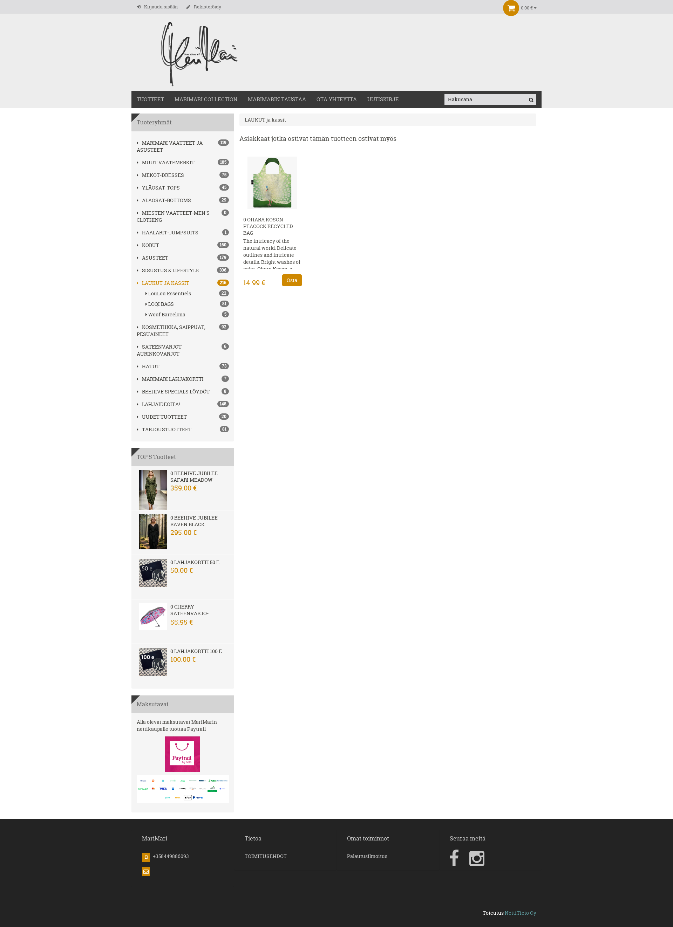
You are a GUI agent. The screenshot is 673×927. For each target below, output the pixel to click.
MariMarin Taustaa (277, 99)
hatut (150, 366)
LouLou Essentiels (187, 293)
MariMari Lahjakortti (173, 379)
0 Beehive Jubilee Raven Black (194, 521)
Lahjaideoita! (161, 404)
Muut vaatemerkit (168, 162)
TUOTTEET (150, 99)
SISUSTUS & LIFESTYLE (170, 270)
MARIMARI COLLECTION (206, 99)
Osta (292, 280)
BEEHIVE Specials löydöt (176, 391)
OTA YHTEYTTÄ (337, 99)
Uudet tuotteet (164, 416)
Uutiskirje (383, 99)
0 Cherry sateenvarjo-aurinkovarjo (190, 613)
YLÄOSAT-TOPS (161, 187)
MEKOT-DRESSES (163, 175)
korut (150, 245)
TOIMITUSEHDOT (266, 856)
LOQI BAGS (187, 304)
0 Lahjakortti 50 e (194, 562)
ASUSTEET (155, 257)
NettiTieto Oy (520, 912)
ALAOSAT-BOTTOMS (166, 200)
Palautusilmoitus (367, 856)
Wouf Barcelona (187, 314)
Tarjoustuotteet (166, 429)
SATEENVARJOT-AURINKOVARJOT (160, 350)
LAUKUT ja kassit (165, 283)
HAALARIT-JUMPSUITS (170, 232)
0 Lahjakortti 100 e (196, 651)
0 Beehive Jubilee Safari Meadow (194, 476)
